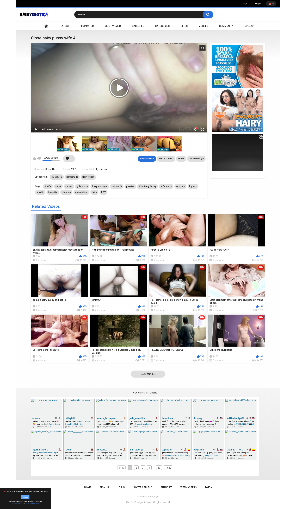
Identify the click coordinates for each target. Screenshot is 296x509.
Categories (162, 26)
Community (226, 26)
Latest (65, 26)
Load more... (148, 374)
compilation (81, 192)
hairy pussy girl (99, 186)
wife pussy (166, 186)
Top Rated (87, 26)
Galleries (138, 26)
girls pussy (82, 186)
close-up (66, 192)
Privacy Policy (29, 503)
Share (181, 158)
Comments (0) (196, 158)
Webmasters (188, 487)
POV (103, 192)
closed (68, 186)
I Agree (25, 497)
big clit (40, 192)
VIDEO (46, 26)
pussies (130, 186)
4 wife (48, 186)
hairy (94, 192)
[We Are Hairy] (237, 110)
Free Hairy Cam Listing (145, 392)
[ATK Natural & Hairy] (237, 66)
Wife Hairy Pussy (147, 186)
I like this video (34, 158)
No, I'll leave (36, 503)
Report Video (166, 158)
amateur (180, 186)
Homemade (72, 177)
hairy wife (117, 186)
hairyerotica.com (144, 502)
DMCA (208, 487)
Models (203, 26)
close (58, 186)
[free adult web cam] (119, 143)
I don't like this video (39, 158)
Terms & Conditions (16, 503)
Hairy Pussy (88, 177)
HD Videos (57, 177)
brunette (52, 192)
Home (87, 487)
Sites (184, 26)
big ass (193, 186)
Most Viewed (113, 26)
